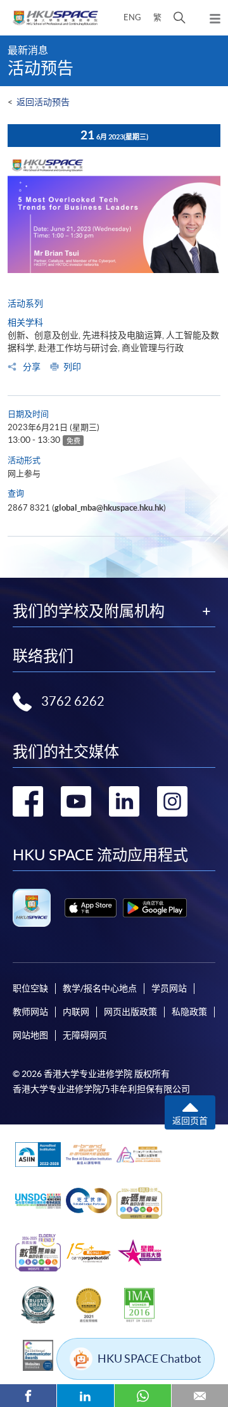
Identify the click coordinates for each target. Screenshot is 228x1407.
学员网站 (169, 988)
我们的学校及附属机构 (89, 611)
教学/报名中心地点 (100, 988)
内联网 (76, 1012)
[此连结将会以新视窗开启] (91, 907)
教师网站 (30, 1012)
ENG (132, 17)
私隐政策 (189, 1012)
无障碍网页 (85, 1035)
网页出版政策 (130, 1012)
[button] (179, 18)
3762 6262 (72, 701)
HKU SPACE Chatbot (149, 1358)
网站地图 (30, 1035)
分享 (31, 367)
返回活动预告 (43, 102)
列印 (72, 367)
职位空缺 (30, 988)
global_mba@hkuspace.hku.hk (108, 508)
